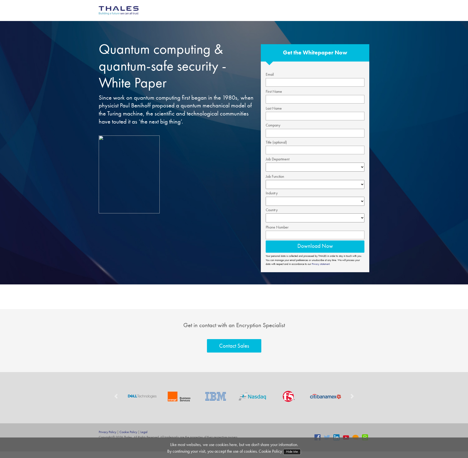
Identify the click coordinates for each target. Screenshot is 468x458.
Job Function (275, 176)
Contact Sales (234, 345)
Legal (143, 432)
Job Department (277, 159)
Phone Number (277, 227)
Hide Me (291, 451)
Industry (272, 193)
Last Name (274, 108)
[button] (116, 396)
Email (270, 74)
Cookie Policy (128, 432)
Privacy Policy (107, 432)
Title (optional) (276, 142)
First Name (274, 91)
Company (273, 125)
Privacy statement (321, 264)
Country (272, 209)
